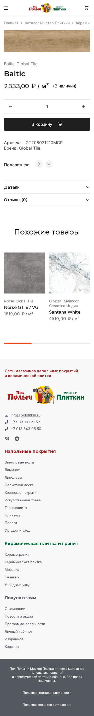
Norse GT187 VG (21, 307)
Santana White (64, 312)
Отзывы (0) (15, 199)
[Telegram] (17, 438)
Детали (12, 187)
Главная (11, 23)
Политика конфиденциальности (47, 693)
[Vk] (7, 438)
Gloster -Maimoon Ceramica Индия (64, 303)
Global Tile (29, 148)
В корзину (42, 124)
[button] (41, 258)
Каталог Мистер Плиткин (47, 23)
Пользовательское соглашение (47, 705)
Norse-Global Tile (18, 301)
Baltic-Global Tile (21, 63)
